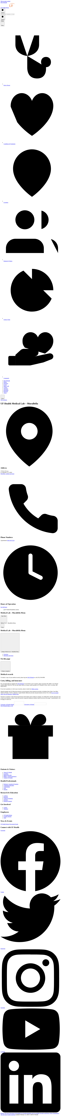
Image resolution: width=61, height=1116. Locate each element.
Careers (5, 387)
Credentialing (7, 786)
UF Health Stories (5, 824)
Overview (6, 654)
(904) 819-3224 (10, 540)
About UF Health (8, 772)
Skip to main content (5, 1)
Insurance (6, 383)
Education (6, 390)
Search (2, 12)
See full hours (4, 607)
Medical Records (8, 775)
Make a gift (6, 386)
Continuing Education (9, 785)
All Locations (4, 400)
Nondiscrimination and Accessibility (31, 1113)
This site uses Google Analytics (8, 1114)
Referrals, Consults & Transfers (11, 784)
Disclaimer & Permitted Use (16, 1113)
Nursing (5, 789)
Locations (6, 773)
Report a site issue (5, 1113)
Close (2, 21)
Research (6, 391)
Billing (5, 382)
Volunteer (6, 388)
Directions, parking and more (7, 473)
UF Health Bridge (8, 815)
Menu (2, 25)
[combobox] (7, 14)
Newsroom (12, 824)
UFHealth (4, 2)
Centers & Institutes (8, 798)
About (5, 392)
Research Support (8, 801)
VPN (5, 818)
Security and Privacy (45, 1113)
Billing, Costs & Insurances (10, 776)
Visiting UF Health (8, 777)
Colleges (6, 795)
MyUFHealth (7, 380)
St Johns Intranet (7, 816)
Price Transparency (54, 1113)
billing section (35, 689)
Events (5, 384)
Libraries (6, 799)
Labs (5, 788)
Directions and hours (8, 655)
